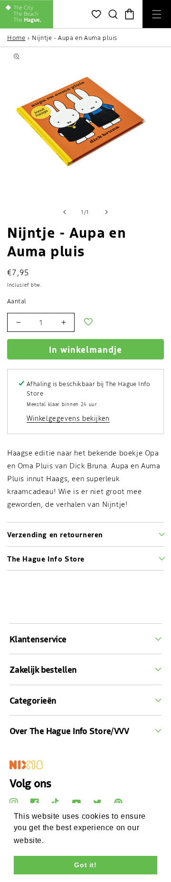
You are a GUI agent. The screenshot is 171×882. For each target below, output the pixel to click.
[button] (113, 14)
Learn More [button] (68, 840)
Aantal (16, 300)
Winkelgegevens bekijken (68, 418)
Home (16, 37)
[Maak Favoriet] (88, 322)
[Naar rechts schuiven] (106, 212)
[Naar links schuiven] (64, 212)
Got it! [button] (85, 865)
